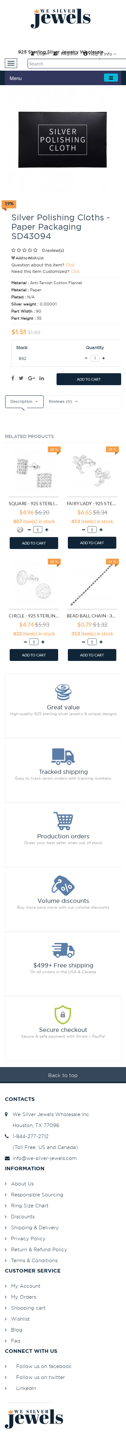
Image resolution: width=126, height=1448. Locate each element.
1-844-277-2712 (28, 1136)
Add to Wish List (29, 257)
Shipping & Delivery (35, 1227)
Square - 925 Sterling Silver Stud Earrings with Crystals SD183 (34, 503)
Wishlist (20, 1319)
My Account (25, 1286)
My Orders (23, 1297)
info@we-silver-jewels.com (43, 1158)
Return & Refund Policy (39, 1249)
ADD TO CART (89, 379)
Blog (16, 1330)
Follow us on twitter (40, 1377)
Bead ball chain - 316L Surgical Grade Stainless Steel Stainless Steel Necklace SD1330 (92, 615)
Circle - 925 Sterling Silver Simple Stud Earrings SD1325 (34, 615)
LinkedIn (26, 1388)
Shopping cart (28, 1308)
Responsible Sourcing (37, 1195)
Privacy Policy (28, 1238)
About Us (22, 1184)
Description (21, 401)
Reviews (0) (60, 401)
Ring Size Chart (29, 1206)
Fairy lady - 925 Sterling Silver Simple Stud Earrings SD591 (92, 503)
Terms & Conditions (34, 1260)
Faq (15, 1341)
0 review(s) (53, 250)
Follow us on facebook (43, 1366)
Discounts (23, 1216)
